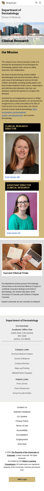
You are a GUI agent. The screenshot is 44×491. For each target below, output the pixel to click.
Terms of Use (22, 426)
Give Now (22, 444)
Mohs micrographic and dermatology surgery (19, 112)
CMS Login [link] (22, 479)
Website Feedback (22, 412)
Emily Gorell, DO (13, 233)
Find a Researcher (22, 388)
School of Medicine (11, 17)
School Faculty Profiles (22, 393)
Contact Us (22, 407)
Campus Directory (22, 363)
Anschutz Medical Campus (22, 354)
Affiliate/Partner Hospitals (22, 373)
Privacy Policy (22, 421)
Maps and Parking (22, 368)
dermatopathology (15, 115)
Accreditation (22, 435)
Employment (22, 439)
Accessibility (22, 430)
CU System (22, 416)
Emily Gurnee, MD (12, 177)
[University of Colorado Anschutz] (9, 2)
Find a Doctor (22, 384)
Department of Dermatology (11, 11)
